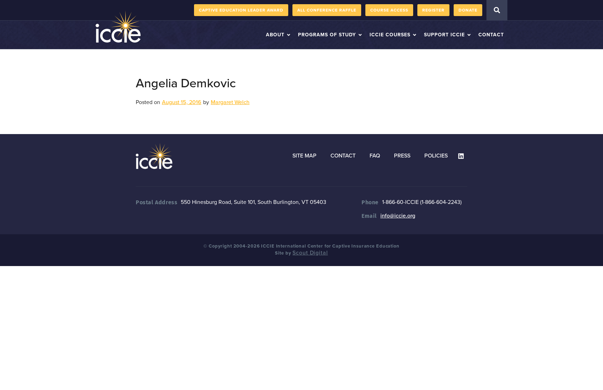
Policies (436, 155)
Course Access (389, 10)
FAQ (375, 155)
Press (402, 155)
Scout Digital (310, 252)
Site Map (304, 155)
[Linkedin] (461, 156)
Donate (468, 10)
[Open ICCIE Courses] (414, 34)
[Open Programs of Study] (360, 34)
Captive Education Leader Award (241, 10)
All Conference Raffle (326, 10)
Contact (343, 155)
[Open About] (288, 34)
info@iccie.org (397, 215)
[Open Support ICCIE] (469, 34)
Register (433, 10)
